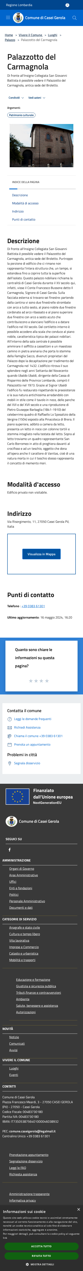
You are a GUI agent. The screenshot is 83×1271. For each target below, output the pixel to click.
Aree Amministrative (23, 875)
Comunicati (17, 1043)
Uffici (12, 881)
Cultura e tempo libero (24, 933)
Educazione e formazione (33, 979)
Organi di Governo (21, 868)
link (5, 1238)
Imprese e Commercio (24, 946)
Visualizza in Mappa (41, 554)
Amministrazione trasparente (29, 1193)
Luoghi (52, 34)
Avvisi (13, 1050)
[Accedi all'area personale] (67, 5)
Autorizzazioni (26, 1012)
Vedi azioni (35, 97)
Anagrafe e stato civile (24, 927)
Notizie (14, 1037)
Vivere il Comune (31, 34)
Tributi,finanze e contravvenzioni (38, 992)
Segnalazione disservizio (26, 1161)
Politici (14, 894)
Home (9, 34)
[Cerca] (74, 17)
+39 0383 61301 (33, 606)
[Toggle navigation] (8, 17)
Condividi (14, 97)
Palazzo (10, 39)
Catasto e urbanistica (23, 953)
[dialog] (41, 1238)
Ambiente (22, 999)
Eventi (13, 1074)
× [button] (78, 1209)
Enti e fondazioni (20, 888)
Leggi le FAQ (17, 1167)
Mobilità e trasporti (22, 959)
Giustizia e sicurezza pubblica (36, 986)
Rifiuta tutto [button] (41, 1256)
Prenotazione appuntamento (28, 1154)
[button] (41, 1264)
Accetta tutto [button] (41, 1246)
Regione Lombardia (19, 4)
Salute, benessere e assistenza (37, 1005)
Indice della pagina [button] (25, 182)
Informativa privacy (22, 1200)
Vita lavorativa (19, 940)
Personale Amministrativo (27, 901)
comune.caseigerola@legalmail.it (32, 1131)
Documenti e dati (21, 907)
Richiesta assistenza (23, 1174)
